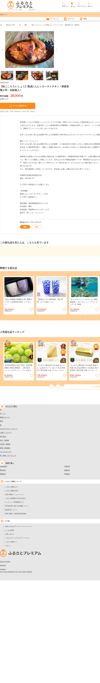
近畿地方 (67, 470)
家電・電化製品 (5, 448)
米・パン (3, 413)
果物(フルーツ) (5, 417)
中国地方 (67, 474)
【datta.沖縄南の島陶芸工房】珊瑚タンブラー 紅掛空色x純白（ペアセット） (18, 301)
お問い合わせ (9, 534)
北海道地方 (3, 466)
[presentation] (3, 49)
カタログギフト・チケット (9, 429)
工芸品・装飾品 (5, 444)
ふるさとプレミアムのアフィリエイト (17, 538)
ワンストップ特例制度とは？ (14, 502)
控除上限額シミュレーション (14, 494)
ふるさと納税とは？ (11, 487)
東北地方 (3, 470)
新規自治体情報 (5, 562)
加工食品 (3, 436)
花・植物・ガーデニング (8, 455)
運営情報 (3, 565)
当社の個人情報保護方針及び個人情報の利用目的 (16, 572)
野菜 (1, 421)
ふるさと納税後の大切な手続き (15, 498)
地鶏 (36, 227)
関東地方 (3, 474)
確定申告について (11, 510)
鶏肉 (25, 25)
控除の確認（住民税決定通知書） (16, 513)
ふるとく (8, 545)
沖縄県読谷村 (4, 82)
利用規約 (3, 569)
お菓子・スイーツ (6, 432)
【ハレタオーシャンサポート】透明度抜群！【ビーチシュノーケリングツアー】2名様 (83, 301)
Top (1, 25)
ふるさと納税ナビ (11, 542)
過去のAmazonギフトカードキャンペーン (18, 526)
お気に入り (4, 99)
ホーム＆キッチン (6, 452)
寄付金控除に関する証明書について (17, 506)
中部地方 (67, 466)
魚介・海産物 (4, 440)
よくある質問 (9, 530)
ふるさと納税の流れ (11, 491)
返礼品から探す (10, 25)
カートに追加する (19, 106)
